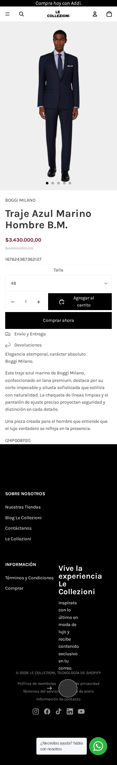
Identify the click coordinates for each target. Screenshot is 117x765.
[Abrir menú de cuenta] (95, 14)
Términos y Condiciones (29, 578)
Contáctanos (18, 528)
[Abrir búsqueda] (21, 14)
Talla (58, 270)
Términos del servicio (41, 691)
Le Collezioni (18, 539)
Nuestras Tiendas (23, 507)
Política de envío (79, 691)
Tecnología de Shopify (79, 673)
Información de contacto (58, 699)
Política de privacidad (79, 683)
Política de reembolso (37, 683)
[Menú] (7, 13)
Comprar (14, 588)
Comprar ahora (58, 320)
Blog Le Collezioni (23, 517)
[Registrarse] (49, 688)
